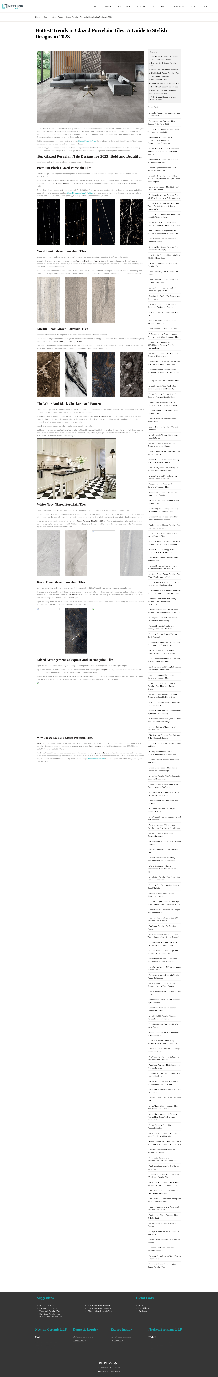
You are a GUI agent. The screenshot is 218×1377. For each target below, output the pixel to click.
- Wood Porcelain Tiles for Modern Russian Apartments (161, 894)
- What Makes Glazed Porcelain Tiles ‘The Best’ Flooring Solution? (163, 1107)
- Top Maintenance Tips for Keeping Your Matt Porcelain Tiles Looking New (164, 362)
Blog (45, 17)
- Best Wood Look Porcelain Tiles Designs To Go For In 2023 (161, 122)
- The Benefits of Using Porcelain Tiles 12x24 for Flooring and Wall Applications (164, 196)
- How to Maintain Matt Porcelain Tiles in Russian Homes (164, 968)
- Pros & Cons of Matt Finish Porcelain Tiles (163, 313)
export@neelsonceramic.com (122, 1337)
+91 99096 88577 (79, 1341)
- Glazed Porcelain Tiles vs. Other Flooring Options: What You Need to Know (164, 395)
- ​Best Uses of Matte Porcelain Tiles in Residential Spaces (163, 976)
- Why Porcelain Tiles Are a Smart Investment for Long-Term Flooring (161, 651)
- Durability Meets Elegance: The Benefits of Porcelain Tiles (161, 485)
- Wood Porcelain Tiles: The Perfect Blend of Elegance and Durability (162, 387)
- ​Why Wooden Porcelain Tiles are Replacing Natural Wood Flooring (161, 984)
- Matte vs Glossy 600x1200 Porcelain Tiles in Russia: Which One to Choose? (163, 935)
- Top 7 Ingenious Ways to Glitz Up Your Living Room (164, 1167)
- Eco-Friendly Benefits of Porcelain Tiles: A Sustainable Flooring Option (164, 583)
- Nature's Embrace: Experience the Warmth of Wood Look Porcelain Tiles (163, 232)
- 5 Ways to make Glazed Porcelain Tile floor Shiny (163, 1232)
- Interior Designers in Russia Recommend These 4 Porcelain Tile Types (162, 869)
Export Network (144, 1308)
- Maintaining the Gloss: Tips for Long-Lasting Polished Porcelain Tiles (163, 510)
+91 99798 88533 (117, 1341)
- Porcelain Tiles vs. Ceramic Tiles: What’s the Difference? (164, 635)
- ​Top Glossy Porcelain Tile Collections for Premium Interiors (164, 1066)
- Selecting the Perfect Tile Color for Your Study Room (164, 297)
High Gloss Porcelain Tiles (49, 1314)
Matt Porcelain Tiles (47, 1305)
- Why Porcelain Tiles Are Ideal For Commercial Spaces (162, 834)
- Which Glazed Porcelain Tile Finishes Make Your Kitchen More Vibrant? (163, 1134)
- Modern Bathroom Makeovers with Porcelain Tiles (162, 728)
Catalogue (142, 1311)
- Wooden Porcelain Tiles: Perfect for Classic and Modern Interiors (162, 518)
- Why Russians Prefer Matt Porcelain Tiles (163, 851)
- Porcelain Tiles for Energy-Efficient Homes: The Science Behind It (162, 550)
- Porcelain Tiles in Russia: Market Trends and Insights (164, 744)
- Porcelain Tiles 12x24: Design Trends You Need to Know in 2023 (163, 130)
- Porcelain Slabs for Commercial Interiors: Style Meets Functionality (164, 712)
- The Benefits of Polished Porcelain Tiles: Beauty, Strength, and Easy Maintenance (164, 591)
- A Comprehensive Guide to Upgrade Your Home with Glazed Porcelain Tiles (163, 335)
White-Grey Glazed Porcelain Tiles (165, 83)
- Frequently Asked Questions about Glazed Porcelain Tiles (162, 1265)
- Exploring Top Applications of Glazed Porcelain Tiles (163, 264)
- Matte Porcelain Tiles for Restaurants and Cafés (163, 761)
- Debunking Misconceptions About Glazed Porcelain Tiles (162, 169)
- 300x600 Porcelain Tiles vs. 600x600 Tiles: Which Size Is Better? (163, 793)
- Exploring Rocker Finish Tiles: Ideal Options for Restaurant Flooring (162, 305)
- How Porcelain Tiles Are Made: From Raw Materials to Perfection (163, 785)
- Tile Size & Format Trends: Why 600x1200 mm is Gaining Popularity (162, 1041)
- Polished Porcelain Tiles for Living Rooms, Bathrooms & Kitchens (162, 627)
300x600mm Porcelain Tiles (99, 1305)
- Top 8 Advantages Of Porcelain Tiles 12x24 (163, 272)
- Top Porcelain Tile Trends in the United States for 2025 (164, 452)
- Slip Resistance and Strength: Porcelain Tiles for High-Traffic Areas (164, 668)
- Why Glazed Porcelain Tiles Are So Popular (162, 1224)
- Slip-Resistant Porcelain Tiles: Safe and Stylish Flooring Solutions (164, 736)
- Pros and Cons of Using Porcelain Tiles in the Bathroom (164, 703)
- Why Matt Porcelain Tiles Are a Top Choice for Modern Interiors (163, 354)
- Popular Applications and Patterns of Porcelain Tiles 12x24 (163, 1208)
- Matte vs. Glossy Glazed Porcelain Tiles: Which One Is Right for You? (164, 575)
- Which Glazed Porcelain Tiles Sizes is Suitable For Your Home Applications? (163, 1183)
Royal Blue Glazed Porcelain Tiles (164, 87)
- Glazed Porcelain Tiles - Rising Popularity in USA (160, 1126)
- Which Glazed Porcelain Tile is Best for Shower (164, 1241)
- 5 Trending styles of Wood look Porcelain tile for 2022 (161, 1249)
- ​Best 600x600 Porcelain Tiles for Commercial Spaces (162, 1009)
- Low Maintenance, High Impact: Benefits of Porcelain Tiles (161, 676)
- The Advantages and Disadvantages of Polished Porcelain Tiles (164, 1200)
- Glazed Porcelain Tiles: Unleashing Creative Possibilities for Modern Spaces (164, 223)
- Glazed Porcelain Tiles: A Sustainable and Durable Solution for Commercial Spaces (163, 151)
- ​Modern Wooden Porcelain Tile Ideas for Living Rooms (163, 1033)
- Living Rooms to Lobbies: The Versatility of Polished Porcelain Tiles (164, 660)
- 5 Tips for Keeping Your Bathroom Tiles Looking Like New (164, 114)
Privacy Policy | (104, 1372)
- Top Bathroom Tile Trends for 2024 (162, 329)
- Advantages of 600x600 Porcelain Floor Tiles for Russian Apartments (162, 960)
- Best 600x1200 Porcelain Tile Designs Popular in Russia (164, 911)
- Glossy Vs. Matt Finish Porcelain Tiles (163, 380)
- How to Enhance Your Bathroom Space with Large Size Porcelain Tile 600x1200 (164, 1142)
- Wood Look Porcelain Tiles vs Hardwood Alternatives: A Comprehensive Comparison (160, 140)
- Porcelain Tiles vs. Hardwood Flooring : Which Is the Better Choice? (164, 461)
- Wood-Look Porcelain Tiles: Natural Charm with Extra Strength (162, 769)
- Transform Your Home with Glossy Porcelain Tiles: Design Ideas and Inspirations (162, 601)
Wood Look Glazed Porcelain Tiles (165, 69)
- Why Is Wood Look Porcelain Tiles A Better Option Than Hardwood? (163, 1082)
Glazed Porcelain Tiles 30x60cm (80, 193)
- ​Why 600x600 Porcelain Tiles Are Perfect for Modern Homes (162, 1017)
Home (37, 17)
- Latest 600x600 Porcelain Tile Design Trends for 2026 (164, 1050)
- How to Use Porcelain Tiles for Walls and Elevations (163, 559)
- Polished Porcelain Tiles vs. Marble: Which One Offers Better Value (162, 567)
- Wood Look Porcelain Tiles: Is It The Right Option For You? (163, 160)
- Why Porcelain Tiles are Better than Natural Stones (163, 436)
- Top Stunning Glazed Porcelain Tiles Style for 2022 (163, 1216)
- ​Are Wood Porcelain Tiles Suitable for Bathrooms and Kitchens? (163, 1058)
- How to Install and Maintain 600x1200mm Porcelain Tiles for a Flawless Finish (162, 345)
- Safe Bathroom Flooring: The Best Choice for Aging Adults (162, 289)
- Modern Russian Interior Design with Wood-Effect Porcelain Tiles (163, 951)
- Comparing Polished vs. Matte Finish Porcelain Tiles (163, 411)
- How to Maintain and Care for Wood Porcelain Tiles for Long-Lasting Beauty (164, 611)
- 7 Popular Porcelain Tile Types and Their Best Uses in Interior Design (164, 720)
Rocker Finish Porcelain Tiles (50, 1317)
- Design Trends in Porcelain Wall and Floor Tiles (163, 428)
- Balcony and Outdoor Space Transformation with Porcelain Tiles (162, 752)
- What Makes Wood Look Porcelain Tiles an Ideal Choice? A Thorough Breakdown (162, 1117)
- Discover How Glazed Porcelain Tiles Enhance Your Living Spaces (163, 248)
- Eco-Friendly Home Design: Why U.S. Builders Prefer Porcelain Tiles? (163, 469)
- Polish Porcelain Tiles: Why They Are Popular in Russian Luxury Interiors (163, 859)
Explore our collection (96, 758)
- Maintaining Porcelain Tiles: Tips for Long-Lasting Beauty (162, 493)
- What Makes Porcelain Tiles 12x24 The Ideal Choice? (164, 1091)
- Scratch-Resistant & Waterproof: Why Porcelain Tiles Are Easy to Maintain (164, 542)
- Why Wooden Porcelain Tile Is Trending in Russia (164, 842)
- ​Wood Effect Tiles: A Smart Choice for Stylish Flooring (164, 1001)
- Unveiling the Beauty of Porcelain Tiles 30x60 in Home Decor (164, 256)
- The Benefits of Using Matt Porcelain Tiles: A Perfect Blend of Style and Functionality (163, 206)
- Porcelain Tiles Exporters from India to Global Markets (163, 886)
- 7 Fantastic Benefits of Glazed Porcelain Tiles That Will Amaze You (162, 1159)
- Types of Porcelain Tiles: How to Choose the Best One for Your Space (162, 403)
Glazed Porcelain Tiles (87, 141)
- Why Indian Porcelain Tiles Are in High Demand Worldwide (164, 878)
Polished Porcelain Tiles (48, 1308)
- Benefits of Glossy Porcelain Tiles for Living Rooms (163, 1025)
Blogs (140, 1305)
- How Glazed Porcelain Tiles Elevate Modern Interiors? (162, 240)
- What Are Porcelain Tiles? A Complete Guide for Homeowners (164, 777)
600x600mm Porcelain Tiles (99, 1308)
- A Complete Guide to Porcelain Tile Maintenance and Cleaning (162, 619)
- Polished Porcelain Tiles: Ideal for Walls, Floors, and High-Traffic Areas (164, 643)
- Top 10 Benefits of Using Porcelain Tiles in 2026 (164, 992)
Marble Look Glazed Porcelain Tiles (165, 73)
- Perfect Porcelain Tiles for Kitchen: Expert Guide (162, 420)
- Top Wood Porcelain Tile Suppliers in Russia (163, 927)
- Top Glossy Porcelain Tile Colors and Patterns (163, 801)
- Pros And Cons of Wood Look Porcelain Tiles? (164, 1099)
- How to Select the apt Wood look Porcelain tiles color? (162, 1151)
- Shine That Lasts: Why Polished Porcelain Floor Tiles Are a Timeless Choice (162, 686)
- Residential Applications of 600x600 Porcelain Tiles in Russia (163, 919)
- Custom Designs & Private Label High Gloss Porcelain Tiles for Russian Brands (164, 902)
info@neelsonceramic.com (83, 1337)
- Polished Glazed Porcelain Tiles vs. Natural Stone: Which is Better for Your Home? (163, 372)
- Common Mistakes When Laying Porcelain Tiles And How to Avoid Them (164, 826)
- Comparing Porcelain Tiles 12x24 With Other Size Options (164, 188)
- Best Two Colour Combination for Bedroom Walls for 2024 (162, 321)
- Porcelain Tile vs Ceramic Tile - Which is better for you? (164, 1257)
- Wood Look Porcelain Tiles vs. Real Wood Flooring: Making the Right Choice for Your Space (164, 179)
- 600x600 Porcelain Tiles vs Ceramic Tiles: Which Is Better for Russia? (163, 943)
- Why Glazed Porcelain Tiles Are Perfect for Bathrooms (164, 818)
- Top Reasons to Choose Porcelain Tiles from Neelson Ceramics (164, 526)
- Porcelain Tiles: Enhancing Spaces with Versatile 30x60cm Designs (164, 215)
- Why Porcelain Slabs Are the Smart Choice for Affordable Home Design (163, 695)
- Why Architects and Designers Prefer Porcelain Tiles (163, 501)
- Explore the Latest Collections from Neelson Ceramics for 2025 (162, 477)
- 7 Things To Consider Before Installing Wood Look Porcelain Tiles (163, 1175)
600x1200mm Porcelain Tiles (100, 1311)
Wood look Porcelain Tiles (49, 1311)
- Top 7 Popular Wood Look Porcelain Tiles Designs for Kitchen (163, 1191)
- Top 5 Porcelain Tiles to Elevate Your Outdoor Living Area (163, 281)
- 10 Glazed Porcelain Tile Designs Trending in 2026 (161, 810)
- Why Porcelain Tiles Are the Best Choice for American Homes (162, 444)
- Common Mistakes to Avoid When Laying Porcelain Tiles (162, 534)
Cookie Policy (115, 1372)
